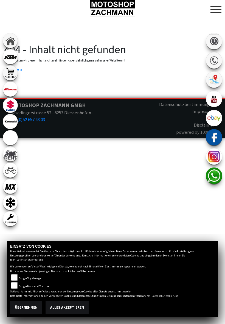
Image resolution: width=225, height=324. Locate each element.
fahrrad (10, 170)
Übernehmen (26, 307)
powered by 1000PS (195, 132)
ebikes (10, 137)
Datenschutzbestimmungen (187, 104)
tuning (10, 218)
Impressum (203, 111)
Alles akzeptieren (67, 307)
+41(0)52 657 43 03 (27, 119)
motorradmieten (10, 153)
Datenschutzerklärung (29, 259)
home (10, 40)
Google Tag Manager (30, 278)
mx (10, 186)
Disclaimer (204, 125)
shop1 (10, 72)
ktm (10, 56)
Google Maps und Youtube (34, 286)
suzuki (10, 105)
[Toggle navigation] (216, 7)
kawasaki (10, 121)
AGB (211, 118)
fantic (10, 89)
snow (10, 202)
